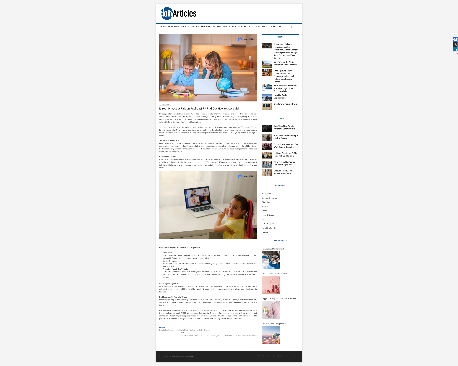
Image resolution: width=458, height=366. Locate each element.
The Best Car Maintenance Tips (274, 249)
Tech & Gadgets (262, 27)
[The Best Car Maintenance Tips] (271, 260)
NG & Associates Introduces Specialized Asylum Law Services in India (285, 88)
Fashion (217, 27)
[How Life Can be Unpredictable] (267, 97)
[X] (455, 44)
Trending (265, 232)
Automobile (173, 27)
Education (206, 27)
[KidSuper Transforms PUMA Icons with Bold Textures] (267, 155)
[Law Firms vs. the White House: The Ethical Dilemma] (267, 64)
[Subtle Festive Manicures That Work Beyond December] (267, 146)
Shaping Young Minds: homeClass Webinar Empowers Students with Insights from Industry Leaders (284, 76)
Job (250, 27)
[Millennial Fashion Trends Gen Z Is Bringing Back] (267, 164)
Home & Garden (239, 27)
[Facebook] (455, 39)
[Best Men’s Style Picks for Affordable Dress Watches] (267, 128)
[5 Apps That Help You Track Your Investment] (271, 310)
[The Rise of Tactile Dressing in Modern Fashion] (267, 137)
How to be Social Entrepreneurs (274, 324)
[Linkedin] (455, 49)
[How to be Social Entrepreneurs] (271, 335)
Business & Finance (190, 27)
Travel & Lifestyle (279, 27)
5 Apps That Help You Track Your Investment (279, 299)
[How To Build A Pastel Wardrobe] (271, 285)
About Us (294, 356)
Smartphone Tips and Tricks (285, 104)
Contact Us (261, 356)
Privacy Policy (272, 356)
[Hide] (457, 54)
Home (163, 27)
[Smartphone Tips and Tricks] (267, 106)
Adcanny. (190, 356)
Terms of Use (284, 356)
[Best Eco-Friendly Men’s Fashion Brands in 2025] (267, 172)
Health (226, 27)
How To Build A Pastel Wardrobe (274, 274)
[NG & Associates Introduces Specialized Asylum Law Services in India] (267, 87)
